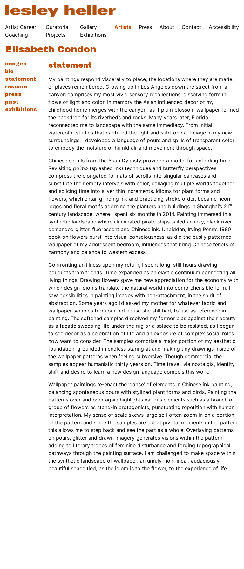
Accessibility (224, 27)
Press (145, 27)
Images (16, 63)
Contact (191, 27)
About (166, 27)
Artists (122, 27)
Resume (16, 86)
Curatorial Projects (58, 31)
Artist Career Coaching (20, 31)
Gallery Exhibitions (93, 31)
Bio (9, 71)
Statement (20, 79)
